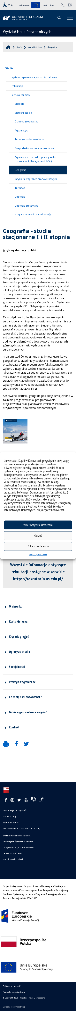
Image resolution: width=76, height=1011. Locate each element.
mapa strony (9, 816)
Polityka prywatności (12, 986)
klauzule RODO (11, 822)
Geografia (20, 170)
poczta (45, 5)
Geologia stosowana (26, 205)
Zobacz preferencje (38, 546)
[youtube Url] (26, 800)
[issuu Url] (33, 800)
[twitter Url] (19, 800)
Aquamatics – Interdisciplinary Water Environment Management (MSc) (36, 159)
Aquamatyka (21, 130)
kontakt (52, 5)
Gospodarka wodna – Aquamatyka (34, 148)
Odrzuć (38, 535)
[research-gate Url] (41, 800)
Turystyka (20, 188)
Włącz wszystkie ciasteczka (38, 525)
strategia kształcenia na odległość (31, 214)
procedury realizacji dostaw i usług (21, 828)
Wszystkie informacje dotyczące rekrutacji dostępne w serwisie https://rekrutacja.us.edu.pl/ (38, 572)
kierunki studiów (21, 95)
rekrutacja (17, 86)
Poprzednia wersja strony (14, 992)
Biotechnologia (23, 112)
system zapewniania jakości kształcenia (34, 77)
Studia (9, 68)
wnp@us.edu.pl (16, 859)
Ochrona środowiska (26, 121)
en (70, 5)
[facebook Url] (6, 800)
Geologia (20, 196)
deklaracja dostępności (15, 810)
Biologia (19, 103)
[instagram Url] (12, 800)
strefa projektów (24, 5)
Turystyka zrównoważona (29, 139)
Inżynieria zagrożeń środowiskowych (36, 179)
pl (63, 5)
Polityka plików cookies (38, 554)
